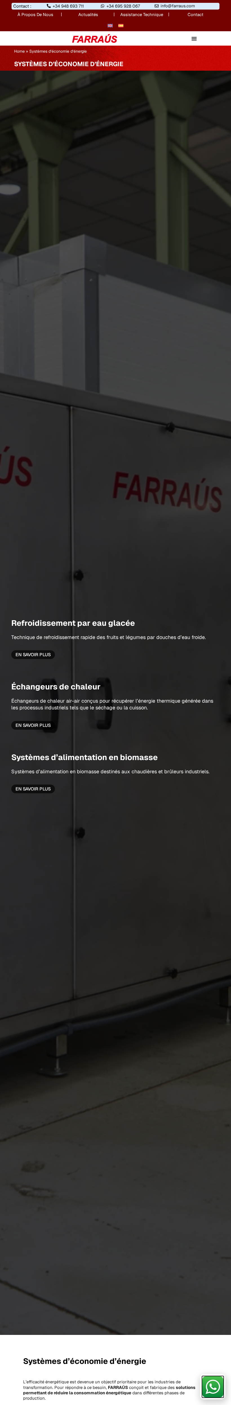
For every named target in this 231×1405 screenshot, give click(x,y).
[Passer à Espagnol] (120, 25)
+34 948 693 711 (68, 6)
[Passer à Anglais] (110, 25)
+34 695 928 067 (123, 6)
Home (19, 51)
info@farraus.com (178, 5)
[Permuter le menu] (194, 38)
